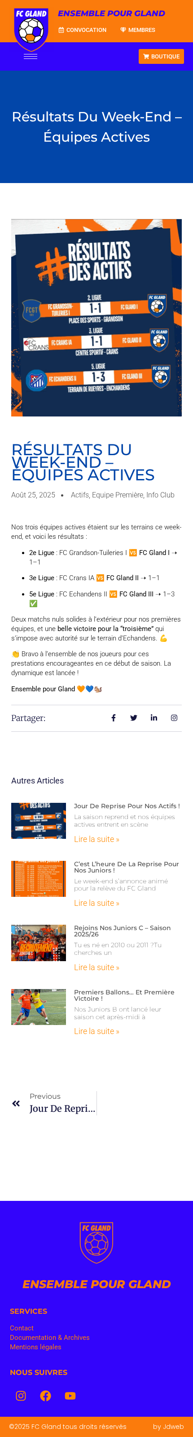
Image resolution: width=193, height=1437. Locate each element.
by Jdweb (168, 1426)
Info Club (160, 495)
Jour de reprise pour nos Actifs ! (127, 806)
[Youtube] (70, 1396)
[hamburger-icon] (30, 56)
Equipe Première (117, 495)
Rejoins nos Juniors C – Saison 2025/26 (122, 931)
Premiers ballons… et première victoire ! (124, 995)
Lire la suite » (96, 839)
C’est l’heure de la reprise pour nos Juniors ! (126, 867)
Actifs (80, 495)
